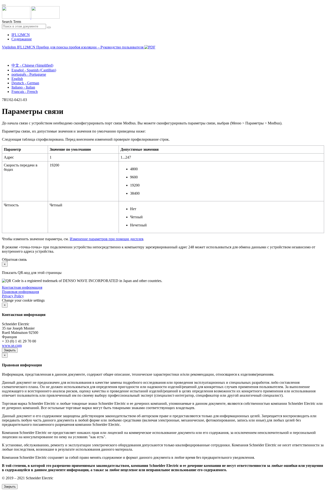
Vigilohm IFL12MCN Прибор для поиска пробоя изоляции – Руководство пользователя (73, 47)
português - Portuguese (28, 74)
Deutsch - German (25, 83)
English (17, 79)
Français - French (24, 92)
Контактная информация (22, 287)
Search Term (11, 22)
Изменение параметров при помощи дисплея (106, 239)
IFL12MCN (20, 35)
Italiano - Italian (23, 87)
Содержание (21, 39)
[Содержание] (4, 53)
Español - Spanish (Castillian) (33, 70)
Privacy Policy (13, 296)
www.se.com (12, 345)
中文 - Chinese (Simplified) (32, 65)
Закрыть (10, 350)
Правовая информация (20, 292)
